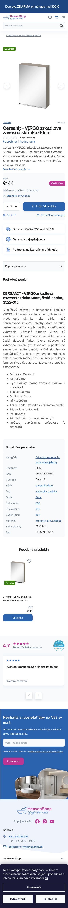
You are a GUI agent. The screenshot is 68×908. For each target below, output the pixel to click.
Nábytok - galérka (46, 491)
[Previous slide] (29, 695)
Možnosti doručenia (18, 195)
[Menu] (63, 17)
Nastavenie (34, 887)
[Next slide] (38, 695)
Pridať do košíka (46, 206)
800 (38, 514)
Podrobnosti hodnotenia (19, 141)
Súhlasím (50, 899)
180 (38, 509)
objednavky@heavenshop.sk (26, 846)
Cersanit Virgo (44, 485)
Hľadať (61, 25)
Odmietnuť (17, 899)
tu (46, 878)
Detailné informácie (14, 169)
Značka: (7, 122)
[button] (61, 86)
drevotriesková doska (48, 520)
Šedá (39, 497)
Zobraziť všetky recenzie (27, 647)
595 (38, 503)
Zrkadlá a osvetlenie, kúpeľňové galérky (48, 460)
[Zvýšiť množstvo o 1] (16, 206)
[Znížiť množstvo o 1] (7, 206)
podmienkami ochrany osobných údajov (45, 751)
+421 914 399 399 (18, 836)
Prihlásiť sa (13, 761)
